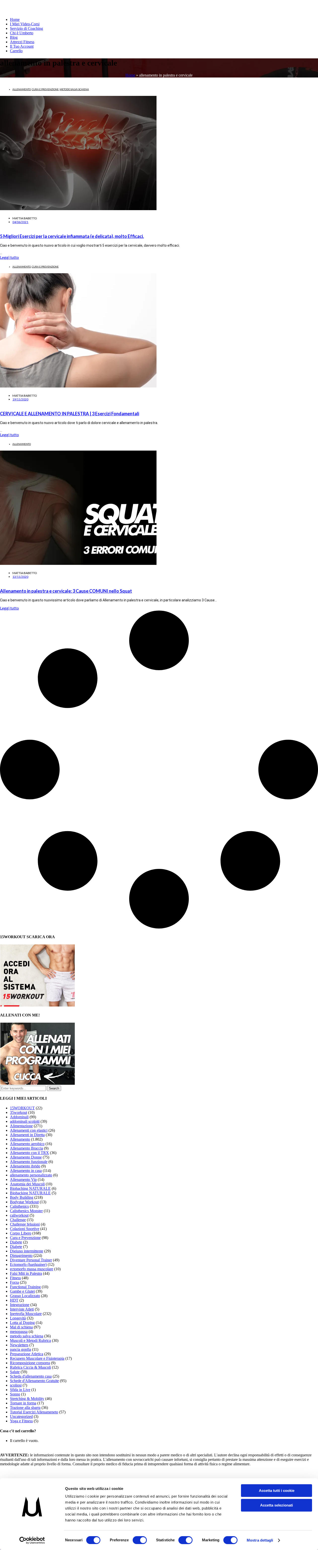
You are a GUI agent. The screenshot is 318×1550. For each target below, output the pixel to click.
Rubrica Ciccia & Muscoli (30, 1367)
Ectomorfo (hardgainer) (28, 1264)
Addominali (19, 1117)
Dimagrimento (21, 1255)
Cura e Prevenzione (45, 89)
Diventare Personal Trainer (31, 1260)
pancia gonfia (20, 1349)
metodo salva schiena (74, 89)
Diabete (16, 1242)
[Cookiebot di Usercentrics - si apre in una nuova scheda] (32, 1540)
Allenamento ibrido (25, 1166)
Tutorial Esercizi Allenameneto (34, 1412)
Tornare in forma (23, 1403)
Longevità (18, 1318)
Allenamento (21, 89)
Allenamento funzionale (28, 1162)
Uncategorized (21, 1416)
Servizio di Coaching (26, 28)
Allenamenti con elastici (28, 1130)
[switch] (140, 1540)
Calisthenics (19, 1206)
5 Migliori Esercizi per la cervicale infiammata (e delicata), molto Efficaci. (72, 236)
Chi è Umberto (21, 33)
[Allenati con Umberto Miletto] (37, 1083)
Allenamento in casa (26, 1170)
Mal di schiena (21, 1327)
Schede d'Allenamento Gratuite (34, 1381)
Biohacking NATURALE (30, 1193)
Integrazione (19, 1305)
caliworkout (19, 1215)
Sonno (15, 1394)
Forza (14, 1282)
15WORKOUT (22, 1108)
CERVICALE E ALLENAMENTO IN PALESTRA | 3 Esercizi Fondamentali (69, 413)
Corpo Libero (20, 1233)
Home (15, 19)
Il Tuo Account (22, 46)
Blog (14, 37)
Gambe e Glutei (22, 1291)
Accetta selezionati (276, 1505)
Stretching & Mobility (27, 1398)
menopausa (19, 1331)
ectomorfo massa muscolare (31, 1269)
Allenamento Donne (26, 1157)
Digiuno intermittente (26, 1251)
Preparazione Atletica (26, 1354)
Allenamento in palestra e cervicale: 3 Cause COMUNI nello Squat (66, 591)
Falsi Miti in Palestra (26, 1273)
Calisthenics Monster (26, 1211)
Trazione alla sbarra (25, 1407)
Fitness (15, 1278)
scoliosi (16, 1385)
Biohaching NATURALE (30, 1188)
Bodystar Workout (24, 1202)
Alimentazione (21, 1126)
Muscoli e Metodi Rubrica (30, 1340)
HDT (14, 1300)
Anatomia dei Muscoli (27, 1184)
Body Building (21, 1197)
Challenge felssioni (25, 1224)
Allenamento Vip (23, 1179)
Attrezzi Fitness (22, 42)
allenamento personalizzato (31, 1175)
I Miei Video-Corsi (25, 24)
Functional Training (25, 1287)
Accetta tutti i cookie (276, 1490)
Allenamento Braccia (26, 1148)
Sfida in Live (20, 1390)
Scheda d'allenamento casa (31, 1376)
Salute (15, 1372)
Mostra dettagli (260, 1540)
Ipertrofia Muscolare (26, 1314)
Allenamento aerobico (27, 1144)
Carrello (16, 51)
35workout (18, 1112)
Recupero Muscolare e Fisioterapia (37, 1358)
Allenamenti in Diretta (27, 1135)
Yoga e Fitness (21, 1421)
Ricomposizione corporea (30, 1363)
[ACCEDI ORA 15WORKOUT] (37, 1005)
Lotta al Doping (22, 1322)
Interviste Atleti (22, 1309)
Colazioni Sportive (24, 1229)
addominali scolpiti (25, 1121)
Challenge (18, 1220)
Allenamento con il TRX (29, 1153)
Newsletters (19, 1345)
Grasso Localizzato (25, 1296)
